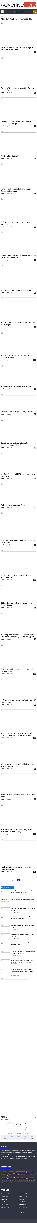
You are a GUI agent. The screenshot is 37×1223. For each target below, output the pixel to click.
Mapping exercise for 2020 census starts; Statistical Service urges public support (18, 635)
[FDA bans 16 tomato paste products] (5, 902)
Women (4, 1183)
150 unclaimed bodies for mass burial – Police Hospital (17, 604)
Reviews (31, 1177)
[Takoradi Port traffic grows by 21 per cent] (5, 928)
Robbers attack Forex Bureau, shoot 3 (17, 386)
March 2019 (21, 1202)
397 (35, 607)
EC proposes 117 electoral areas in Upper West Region (18, 323)
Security (4, 1180)
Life (16, 1174)
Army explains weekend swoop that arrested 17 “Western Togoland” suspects (22, 962)
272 (35, 389)
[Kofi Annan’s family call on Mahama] (18, 276)
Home (2, 16)
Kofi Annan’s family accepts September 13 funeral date (18, 701)
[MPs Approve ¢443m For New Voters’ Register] (5, 936)
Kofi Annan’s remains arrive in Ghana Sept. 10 (16, 223)
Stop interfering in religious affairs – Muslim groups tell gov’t (16, 444)
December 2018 (5, 1207)
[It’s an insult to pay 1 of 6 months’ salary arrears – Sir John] (5, 893)
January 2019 (22, 1204)
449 (35, 292)
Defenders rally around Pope (13, 505)
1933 (35, 360)
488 (35, 126)
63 (35, 639)
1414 (35, 834)
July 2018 (21, 1212)
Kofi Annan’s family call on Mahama (16, 290)
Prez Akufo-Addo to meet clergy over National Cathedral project (16, 830)
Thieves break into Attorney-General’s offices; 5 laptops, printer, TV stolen (17, 734)
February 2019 (4, 1204)
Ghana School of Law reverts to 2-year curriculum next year (17, 48)
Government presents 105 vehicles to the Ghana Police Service (18, 256)
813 (35, 768)
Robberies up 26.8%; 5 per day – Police (17, 412)
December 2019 (5, 1193)
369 (35, 327)
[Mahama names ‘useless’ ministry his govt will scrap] (5, 945)
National (4, 1177)
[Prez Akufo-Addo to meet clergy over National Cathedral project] (18, 816)
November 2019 (22, 1193)
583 (35, 226)
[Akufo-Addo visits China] (18, 142)
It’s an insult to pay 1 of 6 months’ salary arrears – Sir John (22, 892)
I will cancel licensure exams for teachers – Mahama (21, 918)
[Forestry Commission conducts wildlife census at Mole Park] (5, 954)
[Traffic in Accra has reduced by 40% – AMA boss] (18, 783)
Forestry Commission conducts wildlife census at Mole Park (23, 952)
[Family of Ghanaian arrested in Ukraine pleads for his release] (18, 71)
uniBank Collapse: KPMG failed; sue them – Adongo (18, 475)
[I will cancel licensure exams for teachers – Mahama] (5, 919)
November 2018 (22, 1207)
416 (35, 92)
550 (35, 545)
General (4, 1174)
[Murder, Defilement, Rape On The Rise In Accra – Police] (18, 561)
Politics (23, 1177)
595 (35, 260)
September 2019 (22, 1196)
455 (35, 414)
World (10, 1183)
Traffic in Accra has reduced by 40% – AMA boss (18, 795)
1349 (35, 579)
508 (35, 52)
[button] (34, 12)
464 (35, 704)
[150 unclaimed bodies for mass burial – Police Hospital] (18, 593)
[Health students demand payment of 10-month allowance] (18, 852)
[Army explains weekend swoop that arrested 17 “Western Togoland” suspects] (5, 962)
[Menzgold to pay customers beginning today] (5, 910)
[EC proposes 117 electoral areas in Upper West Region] (18, 309)
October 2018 (4, 1210)
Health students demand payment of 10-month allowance (18, 868)
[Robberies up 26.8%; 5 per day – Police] (18, 402)
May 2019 (21, 1199)
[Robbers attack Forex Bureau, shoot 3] (18, 375)
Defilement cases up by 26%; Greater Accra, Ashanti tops (16, 122)
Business (11, 1172)
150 (35, 193)
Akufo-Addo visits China (11, 156)
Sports (11, 1180)
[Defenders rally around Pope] (18, 493)
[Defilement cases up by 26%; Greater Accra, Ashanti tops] (18, 108)
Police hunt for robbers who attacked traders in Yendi (17, 356)
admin (2, 52)
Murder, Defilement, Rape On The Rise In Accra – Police (18, 576)
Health (11, 1174)
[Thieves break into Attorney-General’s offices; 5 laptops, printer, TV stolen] (18, 720)
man (28, 1174)
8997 (35, 737)
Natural (11, 1177)
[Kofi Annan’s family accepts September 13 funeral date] (18, 688)
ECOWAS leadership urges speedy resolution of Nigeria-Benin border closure (22, 971)
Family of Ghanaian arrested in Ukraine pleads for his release (17, 89)
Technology (18, 1180)
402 (35, 478)
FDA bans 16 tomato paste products (22, 899)
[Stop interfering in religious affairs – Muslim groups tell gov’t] (18, 430)
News (17, 1177)
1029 (35, 673)
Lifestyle (22, 1174)
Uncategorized (29, 1180)
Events (29, 1172)
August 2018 (4, 1212)
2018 (6, 16)
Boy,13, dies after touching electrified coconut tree (17, 670)
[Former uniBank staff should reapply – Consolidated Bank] (18, 175)
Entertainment (20, 1172)
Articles (4, 1172)
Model (33, 1174)
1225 (35, 871)
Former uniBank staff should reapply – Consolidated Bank (17, 190)
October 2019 (4, 1196)
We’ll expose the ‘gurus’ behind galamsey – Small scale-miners (18, 765)
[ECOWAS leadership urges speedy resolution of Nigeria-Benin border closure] (5, 972)
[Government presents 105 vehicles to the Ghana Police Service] (18, 243)
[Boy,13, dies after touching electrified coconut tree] (18, 655)
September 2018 (22, 1210)
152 (35, 799)
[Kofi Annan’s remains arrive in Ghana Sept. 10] (18, 209)
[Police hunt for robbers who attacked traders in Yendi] (18, 343)
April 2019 (3, 1202)
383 (35, 447)
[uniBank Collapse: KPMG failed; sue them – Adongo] (18, 462)
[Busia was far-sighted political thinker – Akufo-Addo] (18, 525)
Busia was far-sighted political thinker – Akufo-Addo (18, 541)
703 (35, 507)
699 (35, 158)
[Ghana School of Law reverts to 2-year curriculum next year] (18, 34)
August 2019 (4, 1199)
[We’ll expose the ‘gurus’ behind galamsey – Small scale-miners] (18, 752)
